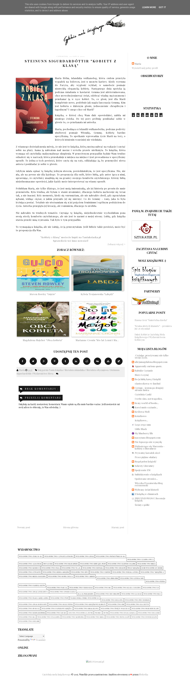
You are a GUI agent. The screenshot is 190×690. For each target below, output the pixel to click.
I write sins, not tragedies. (148, 398)
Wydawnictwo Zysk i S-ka (30, 556)
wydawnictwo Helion (115, 568)
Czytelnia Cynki (143, 394)
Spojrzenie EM (142, 470)
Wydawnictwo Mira (95, 617)
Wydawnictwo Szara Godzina (127, 587)
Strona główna (70, 527)
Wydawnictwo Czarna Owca (140, 559)
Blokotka (143, 674)
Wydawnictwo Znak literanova (33, 592)
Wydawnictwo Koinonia (73, 617)
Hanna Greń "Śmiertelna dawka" (151, 320)
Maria (138, 63)
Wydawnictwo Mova (43, 373)
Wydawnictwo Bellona (112, 600)
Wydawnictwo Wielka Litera (125, 572)
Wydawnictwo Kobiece (29, 568)
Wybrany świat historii (147, 489)
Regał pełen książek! (145, 461)
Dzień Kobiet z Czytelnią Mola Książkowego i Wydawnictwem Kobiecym (150, 337)
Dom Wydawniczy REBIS (151, 568)
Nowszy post (23, 527)
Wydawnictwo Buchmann (107, 594)
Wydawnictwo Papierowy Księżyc (57, 608)
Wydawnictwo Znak (85, 556)
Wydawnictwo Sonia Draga (60, 576)
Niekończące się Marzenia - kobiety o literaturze (149, 447)
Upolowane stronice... (146, 478)
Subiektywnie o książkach (148, 474)
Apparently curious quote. (148, 366)
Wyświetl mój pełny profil (145, 68)
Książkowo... (141, 420)
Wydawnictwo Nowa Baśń (117, 617)
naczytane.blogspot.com (148, 437)
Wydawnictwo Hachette (137, 604)
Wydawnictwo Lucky (56, 613)
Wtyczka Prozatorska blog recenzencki (149, 484)
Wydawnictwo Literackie (132, 578)
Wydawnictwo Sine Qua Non (93, 564)
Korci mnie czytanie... (146, 407)
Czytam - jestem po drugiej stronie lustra (149, 389)
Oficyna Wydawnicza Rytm (80, 613)
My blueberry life (144, 433)
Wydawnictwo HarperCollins (121, 564)
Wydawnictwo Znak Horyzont (33, 604)
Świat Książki (133, 568)
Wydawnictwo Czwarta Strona (58, 556)
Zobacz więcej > (116, 244)
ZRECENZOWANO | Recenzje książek (150, 499)
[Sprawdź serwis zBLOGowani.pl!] (95, 661)
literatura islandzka (75, 370)
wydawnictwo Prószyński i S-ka (110, 556)
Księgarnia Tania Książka (50, 370)
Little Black (141, 429)
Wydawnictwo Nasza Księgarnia (34, 598)
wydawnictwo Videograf (81, 587)
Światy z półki (142, 504)
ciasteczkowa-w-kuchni (147, 383)
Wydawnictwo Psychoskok (137, 600)
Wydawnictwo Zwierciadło (63, 592)
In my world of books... (147, 403)
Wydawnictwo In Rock (29, 608)
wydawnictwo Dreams (29, 621)
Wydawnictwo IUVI (79, 572)
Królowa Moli (142, 411)
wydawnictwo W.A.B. (71, 568)
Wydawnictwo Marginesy (66, 564)
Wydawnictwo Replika (93, 568)
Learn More (149, 7)
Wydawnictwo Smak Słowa (86, 608)
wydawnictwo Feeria (155, 581)
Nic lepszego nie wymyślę (148, 442)
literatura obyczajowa (98, 370)
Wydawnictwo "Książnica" (152, 572)
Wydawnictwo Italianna (48, 617)
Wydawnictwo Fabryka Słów (32, 585)
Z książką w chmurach (146, 494)
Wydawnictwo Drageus (149, 613)
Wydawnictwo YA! (151, 587)
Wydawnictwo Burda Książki (56, 572)
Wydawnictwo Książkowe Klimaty (90, 604)
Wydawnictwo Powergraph (144, 617)
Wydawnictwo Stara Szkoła (123, 613)
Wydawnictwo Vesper (100, 572)
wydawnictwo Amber (85, 576)
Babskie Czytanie (144, 370)
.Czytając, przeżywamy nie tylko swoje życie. (151, 356)
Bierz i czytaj (142, 374)
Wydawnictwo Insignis (107, 578)
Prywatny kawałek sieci (147, 452)
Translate (41, 639)
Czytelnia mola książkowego (56, 674)
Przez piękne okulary (146, 457)
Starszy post (118, 527)
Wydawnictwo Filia (51, 568)
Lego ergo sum (143, 424)
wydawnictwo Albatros (30, 564)
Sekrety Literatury (144, 465)
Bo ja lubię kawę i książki (148, 379)
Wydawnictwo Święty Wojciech (115, 608)
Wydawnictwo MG (103, 587)
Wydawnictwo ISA (27, 617)
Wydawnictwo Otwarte (30, 572)
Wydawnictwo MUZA (146, 564)
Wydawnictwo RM (116, 604)
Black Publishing (86, 594)
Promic (98, 613)
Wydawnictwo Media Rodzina (32, 576)
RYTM (105, 613)
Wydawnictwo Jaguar (131, 594)
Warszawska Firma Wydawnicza (84, 598)
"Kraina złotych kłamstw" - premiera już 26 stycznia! (153, 327)
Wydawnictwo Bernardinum (32, 613)
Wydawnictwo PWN (59, 598)
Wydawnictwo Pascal (57, 587)
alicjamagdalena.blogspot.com (151, 361)
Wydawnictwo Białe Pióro (61, 604)
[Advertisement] (70, 498)
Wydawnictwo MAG (152, 594)
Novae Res (47, 564)
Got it (162, 7)
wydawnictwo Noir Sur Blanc (145, 608)
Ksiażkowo (140, 416)
